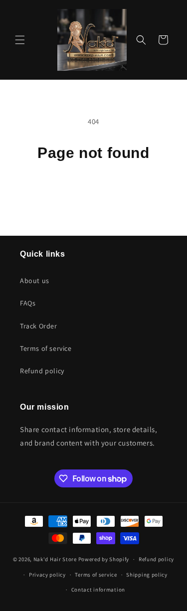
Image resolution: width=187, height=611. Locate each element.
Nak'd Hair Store (55, 559)
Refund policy (42, 370)
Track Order (38, 325)
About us (34, 280)
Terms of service (46, 348)
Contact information (98, 589)
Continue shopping (93, 189)
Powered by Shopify (104, 559)
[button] (20, 40)
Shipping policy (147, 574)
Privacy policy (47, 574)
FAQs (27, 303)
